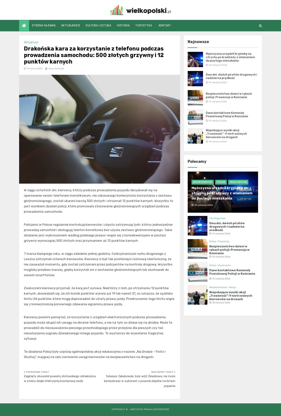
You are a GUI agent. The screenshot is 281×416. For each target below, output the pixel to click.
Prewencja (223, 241)
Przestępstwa (238, 182)
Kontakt (165, 25)
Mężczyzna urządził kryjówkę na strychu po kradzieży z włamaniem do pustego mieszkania (230, 57)
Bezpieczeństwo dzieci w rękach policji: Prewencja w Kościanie (229, 95)
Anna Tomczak (56, 68)
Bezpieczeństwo (202, 182)
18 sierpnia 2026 (221, 302)
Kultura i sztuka (98, 25)
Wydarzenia (224, 265)
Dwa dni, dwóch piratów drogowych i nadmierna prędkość (231, 76)
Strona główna (43, 25)
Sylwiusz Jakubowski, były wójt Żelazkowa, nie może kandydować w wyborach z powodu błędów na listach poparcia (139, 381)
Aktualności (70, 25)
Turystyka (143, 25)
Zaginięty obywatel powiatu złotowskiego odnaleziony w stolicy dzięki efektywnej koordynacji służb (60, 378)
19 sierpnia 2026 (221, 233)
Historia (123, 25)
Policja (221, 182)
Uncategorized (217, 218)
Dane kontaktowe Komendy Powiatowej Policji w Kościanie (227, 114)
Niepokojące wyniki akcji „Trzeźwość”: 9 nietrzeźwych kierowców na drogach (226, 134)
